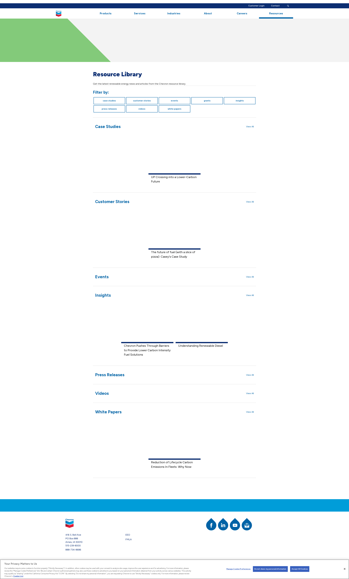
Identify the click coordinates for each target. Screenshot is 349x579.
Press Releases (109, 109)
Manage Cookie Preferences (238, 569)
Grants (207, 100)
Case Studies (109, 100)
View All (250, 126)
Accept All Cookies (300, 569)
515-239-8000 (73, 545)
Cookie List (18, 576)
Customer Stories (142, 100)
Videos (141, 109)
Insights (240, 100)
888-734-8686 (73, 549)
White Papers (174, 109)
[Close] (345, 569)
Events (174, 100)
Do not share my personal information (270, 569)
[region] (174, 569)
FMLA (128, 539)
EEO (127, 534)
